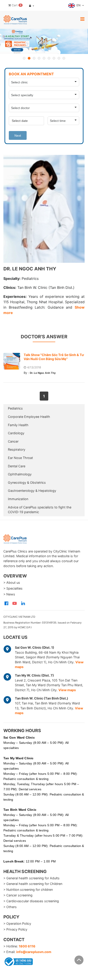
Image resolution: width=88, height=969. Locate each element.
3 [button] (34, 58)
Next (17, 135)
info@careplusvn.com (33, 952)
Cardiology (16, 433)
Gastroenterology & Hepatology (32, 490)
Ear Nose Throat (20, 458)
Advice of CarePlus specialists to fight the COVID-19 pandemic (39, 509)
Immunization (18, 499)
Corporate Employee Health (29, 417)
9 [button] (64, 58)
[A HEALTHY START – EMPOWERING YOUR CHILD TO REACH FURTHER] (44, 41)
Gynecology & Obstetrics (27, 482)
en (78, 5)
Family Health (18, 425)
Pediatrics (15, 408)
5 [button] (44, 58)
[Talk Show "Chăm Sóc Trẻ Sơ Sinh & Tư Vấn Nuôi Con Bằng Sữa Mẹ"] (13, 361)
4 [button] (39, 58)
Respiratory (16, 449)
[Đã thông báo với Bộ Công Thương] (18, 961)
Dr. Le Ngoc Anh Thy (43, 372)
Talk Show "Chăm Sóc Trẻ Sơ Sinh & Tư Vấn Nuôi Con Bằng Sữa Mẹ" (54, 357)
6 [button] (49, 58)
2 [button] (29, 58)
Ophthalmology (20, 474)
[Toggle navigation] (82, 19)
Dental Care (16, 466)
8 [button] (59, 58)
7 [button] (54, 58)
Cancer (13, 441)
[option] (44, 41)
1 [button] (24, 58)
